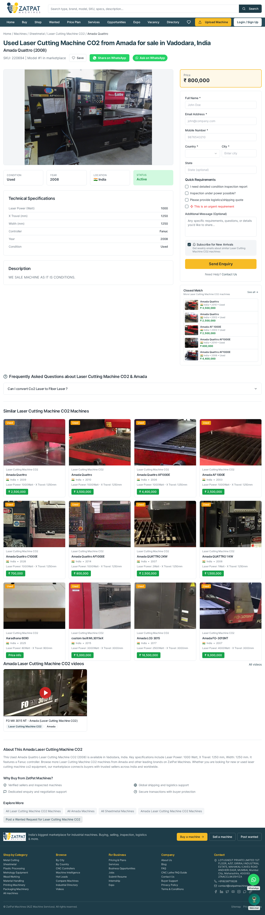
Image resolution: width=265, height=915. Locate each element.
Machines (20, 33)
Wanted (54, 22)
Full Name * (193, 98)
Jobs (111, 872)
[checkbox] (186, 186)
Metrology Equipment (15, 872)
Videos (60, 889)
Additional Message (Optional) (206, 214)
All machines (10, 893)
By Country (62, 864)
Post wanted (249, 836)
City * (225, 146)
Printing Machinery (14, 884)
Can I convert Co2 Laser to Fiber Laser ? (37, 389)
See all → (252, 292)
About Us (166, 860)
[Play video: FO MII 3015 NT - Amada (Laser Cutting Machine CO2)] (45, 692)
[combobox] (202, 153)
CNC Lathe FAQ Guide (174, 872)
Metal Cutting (11, 860)
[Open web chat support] (254, 899)
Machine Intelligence (68, 872)
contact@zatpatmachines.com (236, 885)
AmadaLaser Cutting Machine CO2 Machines (171, 811)
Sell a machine (222, 836)
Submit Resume (118, 876)
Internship (114, 880)
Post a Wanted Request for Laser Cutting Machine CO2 (43, 819)
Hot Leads (62, 876)
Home (10, 22)
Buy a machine (190, 836)
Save (80, 58)
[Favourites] (189, 22)
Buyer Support (169, 880)
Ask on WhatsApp (152, 58)
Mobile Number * (196, 130)
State (188, 163)
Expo (136, 22)
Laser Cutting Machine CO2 (66, 33)
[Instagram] (239, 891)
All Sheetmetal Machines (117, 811)
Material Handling (13, 880)
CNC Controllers (65, 868)
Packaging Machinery (16, 889)
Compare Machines (67, 880)
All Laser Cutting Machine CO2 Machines (33, 811)
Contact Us (229, 274)
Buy (24, 22)
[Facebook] (215, 891)
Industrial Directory (67, 884)
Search (253, 8)
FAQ (163, 868)
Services (94, 22)
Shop (38, 22)
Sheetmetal (37, 33)
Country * (191, 146)
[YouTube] (233, 891)
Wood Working (11, 876)
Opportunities (116, 22)
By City (60, 860)
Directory (173, 22)
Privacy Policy (169, 884)
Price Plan (74, 22)
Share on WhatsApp (112, 58)
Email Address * (196, 114)
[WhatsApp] (244, 891)
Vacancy (153, 22)
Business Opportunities (122, 868)
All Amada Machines (80, 811)
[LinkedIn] (221, 891)
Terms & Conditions (172, 889)
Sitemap (236, 906)
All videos (255, 664)
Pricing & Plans (117, 860)
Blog (163, 864)
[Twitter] (227, 891)
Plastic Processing (14, 868)
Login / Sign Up (247, 22)
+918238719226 (227, 881)
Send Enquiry (221, 264)
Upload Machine (216, 22)
